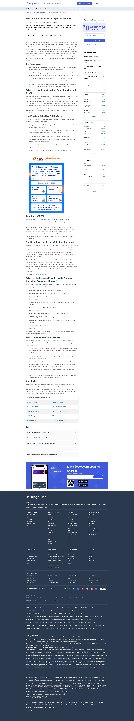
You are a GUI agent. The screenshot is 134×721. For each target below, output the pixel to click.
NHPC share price (51, 577)
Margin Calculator (72, 516)
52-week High (71, 556)
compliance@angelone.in (61, 689)
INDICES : (28, 607)
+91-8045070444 (49, 693)
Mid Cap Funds (84, 628)
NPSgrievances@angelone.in (32, 691)
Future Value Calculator (73, 525)
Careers (29, 527)
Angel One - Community (32, 562)
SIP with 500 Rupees (52, 519)
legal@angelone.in (62, 694)
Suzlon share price (31, 577)
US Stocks (50, 527)
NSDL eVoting (101, 704)
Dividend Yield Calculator (73, 523)
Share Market (91, 523)
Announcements (71, 552)
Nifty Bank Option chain (48, 613)
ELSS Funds (45, 628)
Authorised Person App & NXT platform (56, 563)
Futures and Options (52, 525)
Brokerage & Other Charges (33, 516)
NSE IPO (90, 551)
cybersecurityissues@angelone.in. (66, 693)
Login (96, 3)
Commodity (50, 532)
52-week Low (71, 558)
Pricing (80, 8)
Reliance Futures (66, 610)
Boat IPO (90, 556)
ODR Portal (28, 707)
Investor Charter (66, 704)
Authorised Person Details (53, 565)
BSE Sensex (76, 607)
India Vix (91, 607)
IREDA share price (31, 578)
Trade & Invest (30, 8)
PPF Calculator (71, 537)
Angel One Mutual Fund (43, 625)
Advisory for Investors (76, 704)
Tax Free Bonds (51, 537)
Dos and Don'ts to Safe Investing (55, 702)
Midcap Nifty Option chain (61, 613)
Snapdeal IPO (91, 562)
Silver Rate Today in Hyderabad (42, 619)
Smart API (72, 597)
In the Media (29, 521)
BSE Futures (75, 610)
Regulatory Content (41, 702)
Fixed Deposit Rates (80, 597)
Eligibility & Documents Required (54, 560)
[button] (52, 432)
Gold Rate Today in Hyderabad (81, 616)
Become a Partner (71, 8)
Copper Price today (39, 622)
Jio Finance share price (93, 580)
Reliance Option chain (74, 613)
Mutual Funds (50, 516)
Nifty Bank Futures (44, 610)
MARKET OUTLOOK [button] (72, 549)
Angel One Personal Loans (55, 704)
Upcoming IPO (51, 523)
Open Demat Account (84, 3)
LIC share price (91, 582)
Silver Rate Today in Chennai (72, 619)
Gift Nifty (97, 607)
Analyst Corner (91, 536)
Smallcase (41, 600)
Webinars (29, 525)
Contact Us (29, 519)
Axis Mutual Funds (64, 625)
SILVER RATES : (29, 619)
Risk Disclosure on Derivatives (39, 707)
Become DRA (50, 552)
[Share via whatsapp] (37, 35)
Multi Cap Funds (93, 628)
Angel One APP (37, 597)
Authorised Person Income (53, 558)
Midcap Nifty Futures (56, 610)
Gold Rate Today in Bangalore (96, 616)
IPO (89, 525)
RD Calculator (71, 530)
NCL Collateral (85, 704)
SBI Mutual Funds (54, 625)
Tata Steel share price (72, 575)
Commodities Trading (93, 528)
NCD (48, 534)
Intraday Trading (91, 521)
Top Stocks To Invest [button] (33, 573)
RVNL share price (51, 578)
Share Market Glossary (73, 554)
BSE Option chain (85, 613)
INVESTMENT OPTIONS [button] (53, 512)
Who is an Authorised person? (54, 554)
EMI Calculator (71, 539)
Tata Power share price (53, 582)
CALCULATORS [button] (71, 512)
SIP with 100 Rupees (52, 517)
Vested (50, 600)
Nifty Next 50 (60, 607)
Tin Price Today (91, 622)
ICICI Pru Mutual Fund (85, 625)
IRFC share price (30, 575)
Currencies (50, 530)
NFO (48, 521)
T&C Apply (100, 702)
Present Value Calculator (73, 532)
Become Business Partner (53, 551)
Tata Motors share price (32, 580)
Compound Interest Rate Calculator (75, 527)
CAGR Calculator (71, 521)
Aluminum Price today (51, 622)
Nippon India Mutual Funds (98, 625)
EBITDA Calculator (72, 534)
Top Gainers (70, 560)
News (55, 8)
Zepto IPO (90, 558)
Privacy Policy (51, 697)
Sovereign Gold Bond (52, 541)
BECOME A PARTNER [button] (52, 549)
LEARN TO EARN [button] (31, 549)
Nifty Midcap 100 (68, 607)
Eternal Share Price (72, 580)
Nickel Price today (71, 622)
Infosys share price (92, 577)
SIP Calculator (71, 517)
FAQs (96, 702)
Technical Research (31, 558)
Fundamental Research (32, 556)
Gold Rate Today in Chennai (67, 616)
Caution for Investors (52, 707)
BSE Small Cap (84, 607)
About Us (29, 517)
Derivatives (90, 527)
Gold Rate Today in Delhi (53, 616)
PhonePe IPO (91, 560)
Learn (50, 8)
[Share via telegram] (33, 35)
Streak (46, 600)
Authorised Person (92, 534)
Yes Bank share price (31, 582)
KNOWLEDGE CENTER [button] (93, 512)
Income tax (90, 532)
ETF (48, 528)
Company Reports (31, 560)
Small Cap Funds (61, 628)
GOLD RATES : (29, 616)
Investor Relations (31, 523)
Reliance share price (92, 575)
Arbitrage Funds (70, 628)
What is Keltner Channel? (91, 56)
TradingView (56, 600)
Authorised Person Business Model (55, 562)
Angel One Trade (45, 597)
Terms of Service (59, 697)
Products (62, 8)
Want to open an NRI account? (94, 44)
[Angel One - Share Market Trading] (33, 3)
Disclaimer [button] (29, 674)
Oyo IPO (90, 554)
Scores (65, 702)
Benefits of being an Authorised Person (56, 556)
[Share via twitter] (42, 35)
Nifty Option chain (36, 613)
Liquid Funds (52, 628)
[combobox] (55, 22)
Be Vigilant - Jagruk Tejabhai (33, 563)
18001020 (43, 588)
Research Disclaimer (31, 702)
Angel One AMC (40, 595)
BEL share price (71, 582)
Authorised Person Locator (53, 567)
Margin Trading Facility (64, 597)
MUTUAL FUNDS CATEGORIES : (33, 628)
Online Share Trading (92, 519)
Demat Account (91, 516)
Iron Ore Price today (81, 622)
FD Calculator (71, 528)
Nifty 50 (34, 607)
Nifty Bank (39, 607)
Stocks (49, 514)
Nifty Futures (36, 610)
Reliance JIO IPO (91, 552)
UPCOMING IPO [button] (91, 549)
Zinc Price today (61, 622)
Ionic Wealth (47, 595)
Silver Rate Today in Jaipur (87, 619)
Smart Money (30, 552)
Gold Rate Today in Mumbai (40, 616)
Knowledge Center (31, 551)
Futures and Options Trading (94, 530)
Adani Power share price (73, 577)
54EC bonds (50, 539)
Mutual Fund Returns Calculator (74, 536)
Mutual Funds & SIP (41, 8)
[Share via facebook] (46, 35)
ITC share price (91, 578)
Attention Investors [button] (32, 635)
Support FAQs (51, 588)
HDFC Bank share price (52, 575)
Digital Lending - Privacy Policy (41, 704)
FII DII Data (70, 563)
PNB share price (71, 578)
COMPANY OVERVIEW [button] (32, 512)
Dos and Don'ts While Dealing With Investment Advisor (80, 702)
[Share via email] (51, 35)
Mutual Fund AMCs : (31, 625)
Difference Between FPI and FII (92, 72)
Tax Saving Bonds (51, 543)
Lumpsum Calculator (72, 519)
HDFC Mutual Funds (74, 625)
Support (87, 8)
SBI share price (51, 580)
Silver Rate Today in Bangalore (58, 619)
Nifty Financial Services (49, 607)
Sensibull (35, 600)
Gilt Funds (77, 628)
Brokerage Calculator (72, 514)
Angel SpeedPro (54, 597)
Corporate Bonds (51, 536)
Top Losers (70, 562)
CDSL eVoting (93, 704)
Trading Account (91, 517)
